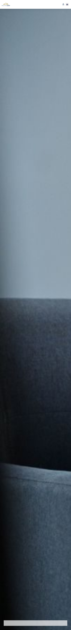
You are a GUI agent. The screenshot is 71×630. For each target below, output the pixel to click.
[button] (67, 4)
